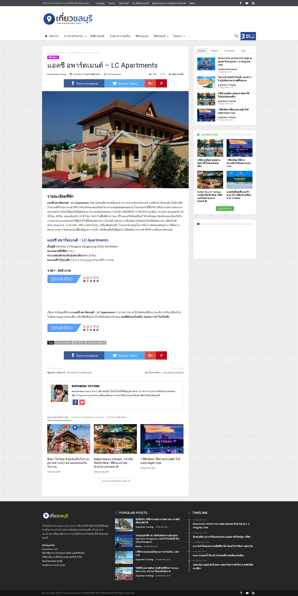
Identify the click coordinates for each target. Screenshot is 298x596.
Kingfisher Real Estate (53, 565)
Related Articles (58, 417)
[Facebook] (240, 3)
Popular (202, 50)
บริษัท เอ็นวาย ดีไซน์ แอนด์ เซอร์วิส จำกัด (62, 556)
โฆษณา (112, 3)
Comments (229, 50)
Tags (243, 50)
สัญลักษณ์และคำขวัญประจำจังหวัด (169, 3)
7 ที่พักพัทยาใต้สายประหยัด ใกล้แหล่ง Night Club (160, 461)
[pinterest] (161, 83)
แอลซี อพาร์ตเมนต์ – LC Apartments (77, 240)
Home (50, 52)
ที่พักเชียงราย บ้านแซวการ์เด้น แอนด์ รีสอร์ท (63, 552)
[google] (150, 83)
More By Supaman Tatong (87, 417)
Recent (214, 50)
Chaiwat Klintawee (227, 69)
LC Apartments (63, 342)
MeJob (139, 546)
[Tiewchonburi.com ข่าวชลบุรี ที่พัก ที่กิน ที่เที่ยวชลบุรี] (68, 11)
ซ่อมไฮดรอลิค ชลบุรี (52, 561)
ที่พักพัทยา (61, 52)
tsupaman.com (50, 549)
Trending (100, 3)
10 (107, 259)
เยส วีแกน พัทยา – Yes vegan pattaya (164, 370)
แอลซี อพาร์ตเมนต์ (96, 342)
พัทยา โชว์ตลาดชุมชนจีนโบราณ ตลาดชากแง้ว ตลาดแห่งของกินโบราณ (68, 462)
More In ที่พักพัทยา (117, 417)
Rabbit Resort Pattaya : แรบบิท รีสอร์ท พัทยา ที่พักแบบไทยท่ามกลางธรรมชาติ (113, 462)
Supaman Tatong (58, 74)
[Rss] (253, 3)
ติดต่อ (192, 3)
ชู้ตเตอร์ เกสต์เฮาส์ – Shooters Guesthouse (69, 370)
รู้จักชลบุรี (124, 3)
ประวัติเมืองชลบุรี (140, 3)
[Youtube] (247, 3)
